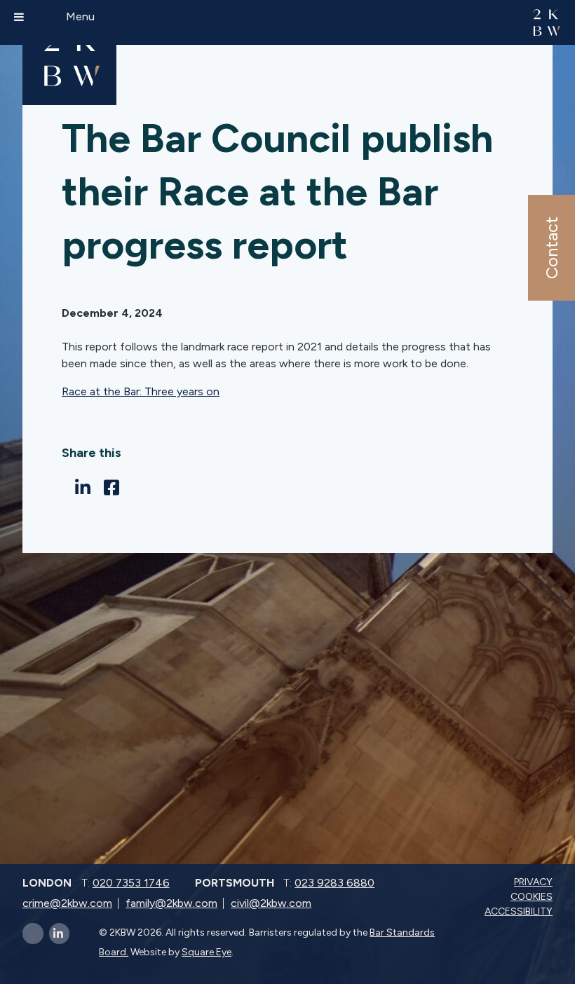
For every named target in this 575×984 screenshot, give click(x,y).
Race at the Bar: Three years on (140, 391)
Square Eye (206, 952)
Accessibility (520, 911)
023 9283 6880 (334, 882)
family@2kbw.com (171, 903)
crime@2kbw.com (67, 903)
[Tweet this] (65, 487)
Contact (551, 248)
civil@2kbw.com (271, 903)
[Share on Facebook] (115, 488)
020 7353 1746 (131, 882)
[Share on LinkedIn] (86, 488)
